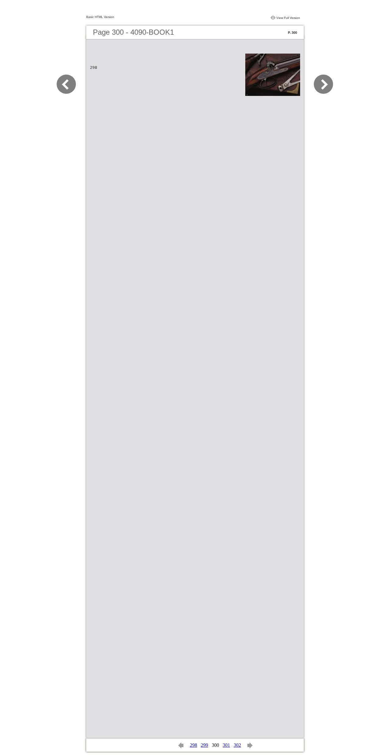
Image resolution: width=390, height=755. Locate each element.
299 (204, 745)
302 (237, 745)
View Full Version (288, 17)
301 (226, 745)
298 (193, 745)
